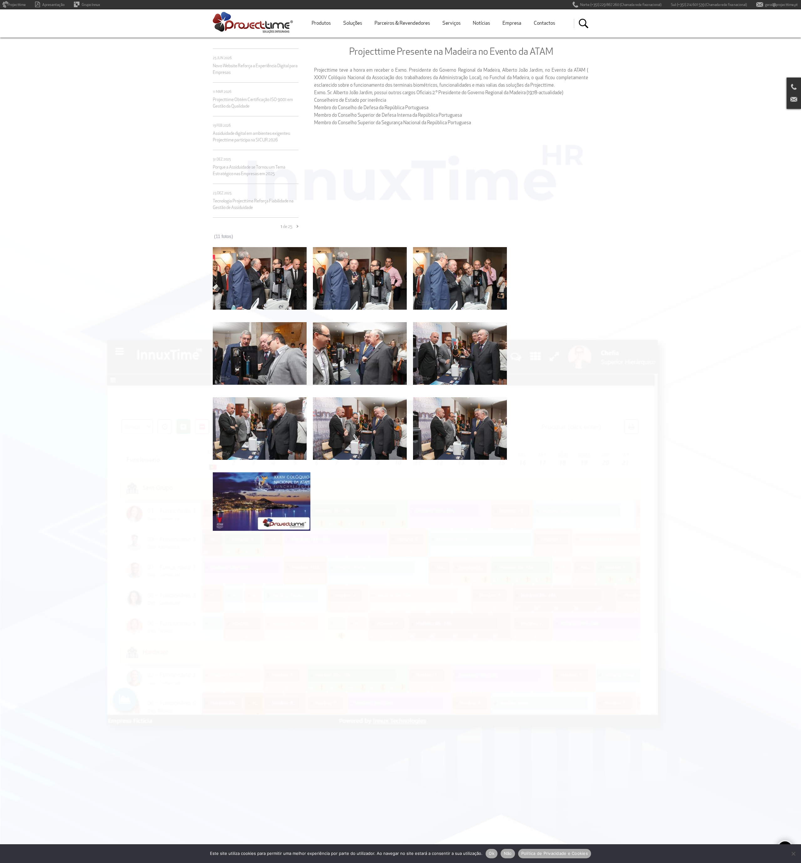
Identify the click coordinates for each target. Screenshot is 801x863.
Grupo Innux (91, 5)
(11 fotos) (223, 236)
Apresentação (53, 5)
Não (508, 853)
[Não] (793, 853)
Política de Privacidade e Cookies (554, 853)
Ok (491, 853)
